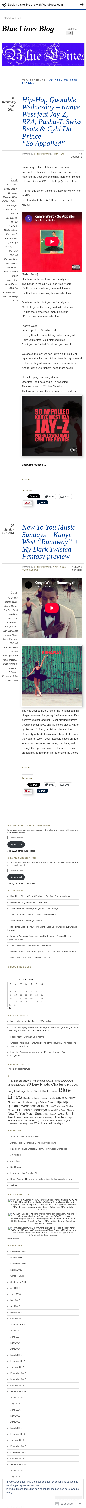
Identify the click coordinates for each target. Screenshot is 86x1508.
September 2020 (18, 1282)
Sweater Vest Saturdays (41, 1117)
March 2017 (16, 1355)
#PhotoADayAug (64, 1081)
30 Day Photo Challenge (48, 1084)
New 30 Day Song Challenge (62, 1110)
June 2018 (15, 1294)
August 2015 (16, 1470)
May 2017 (15, 1343)
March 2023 (16, 1257)
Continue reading (34, 464)
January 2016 (17, 1440)
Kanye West (11, 238)
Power (5, 664)
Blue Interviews (49, 1091)
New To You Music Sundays (28, 1113)
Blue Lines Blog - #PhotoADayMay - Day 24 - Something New (40, 896)
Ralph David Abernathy (12, 275)
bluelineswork (42, 154)
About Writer (12, 18)
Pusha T (7, 271)
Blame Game (10, 606)
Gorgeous (12, 622)
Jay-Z (14, 234)
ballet (14, 602)
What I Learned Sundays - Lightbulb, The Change (34, 908)
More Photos (13, 1238)
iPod (8, 234)
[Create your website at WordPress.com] (43, 4)
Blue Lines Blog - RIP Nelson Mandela (28, 902)
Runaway (6, 676)
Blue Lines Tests (31, 1098)
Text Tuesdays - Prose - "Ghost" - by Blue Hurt (33, 914)
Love (5, 639)
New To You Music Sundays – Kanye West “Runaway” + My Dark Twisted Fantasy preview (50, 541)
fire (15, 618)
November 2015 (18, 1452)
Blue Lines (58, 154)
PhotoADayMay (56, 1114)
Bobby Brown (10, 189)
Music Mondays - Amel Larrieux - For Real (30, 957)
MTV (15, 246)
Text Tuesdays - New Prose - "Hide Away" (31, 945)
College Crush (48, 1098)
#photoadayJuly (16, 1085)
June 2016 (15, 1410)
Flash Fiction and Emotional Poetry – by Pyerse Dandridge (38, 1149)
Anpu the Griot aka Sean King (24, 1136)
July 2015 (15, 1476)
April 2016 (15, 1422)
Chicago (7, 197)
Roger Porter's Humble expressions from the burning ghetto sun (41, 1179)
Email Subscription (23, 858)
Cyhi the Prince (9, 201)
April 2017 (15, 1349)
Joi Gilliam (15, 1161)
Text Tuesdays (64, 1117)
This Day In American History (23, 1120)
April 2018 (15, 1306)
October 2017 (17, 1318)
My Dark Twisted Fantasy (11, 255)
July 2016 (15, 1403)
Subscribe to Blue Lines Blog (30, 825)
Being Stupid (34, 1091)
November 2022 (18, 1263)
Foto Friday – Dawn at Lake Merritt (27, 1037)
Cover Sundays (66, 1097)
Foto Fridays (24, 1102)
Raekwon (12, 668)
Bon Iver (8, 610)
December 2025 (18, 1251)
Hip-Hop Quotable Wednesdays (11, 226)
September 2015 (18, 1464)
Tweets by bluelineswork (19, 1069)
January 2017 (17, 1367)
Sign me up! (16, 844)
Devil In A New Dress (12, 614)
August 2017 (16, 1330)
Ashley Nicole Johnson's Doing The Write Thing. (33, 1143)
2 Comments (76, 155)
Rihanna (13, 672)
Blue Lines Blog (28, 28)
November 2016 (18, 1379)
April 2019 (15, 1288)
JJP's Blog (15, 1155)
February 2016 (17, 1434)
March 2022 (16, 1270)
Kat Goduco (16, 1167)
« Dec (10, 1008)
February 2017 (17, 1361)
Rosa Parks (11, 284)
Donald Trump (10, 209)
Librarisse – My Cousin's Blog (24, 1173)
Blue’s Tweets (19, 1065)
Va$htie (13, 1185)
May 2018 (15, 1300)
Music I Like (15, 1110)
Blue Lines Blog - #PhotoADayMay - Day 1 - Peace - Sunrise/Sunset (43, 951)
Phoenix (13, 660)
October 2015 (17, 1458)
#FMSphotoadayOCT (41, 1080)
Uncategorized (26, 1123)
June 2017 (15, 1337)
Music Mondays (35, 1110)
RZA (11, 288)
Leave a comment (77, 568)
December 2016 (18, 1373)
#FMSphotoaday (18, 1080)
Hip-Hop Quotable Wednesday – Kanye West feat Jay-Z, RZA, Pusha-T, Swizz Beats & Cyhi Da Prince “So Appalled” (52, 121)
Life (43, 1106)
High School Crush (44, 1102)
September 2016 (18, 1391)
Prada (14, 267)
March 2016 (16, 1428)
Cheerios (12, 193)
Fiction (11, 1102)
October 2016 (17, 1385)
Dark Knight (11, 205)
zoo (16, 680)
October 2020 (17, 1276)
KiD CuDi (7, 631)
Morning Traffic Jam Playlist (59, 1106)
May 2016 (15, 1416)
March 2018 (16, 1312)
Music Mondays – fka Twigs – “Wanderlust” (31, 1021)
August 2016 (16, 1397)
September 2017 (18, 1324)
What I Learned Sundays (48, 1123)
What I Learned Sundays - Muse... (27, 920)
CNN (14, 197)
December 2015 (18, 1446)
